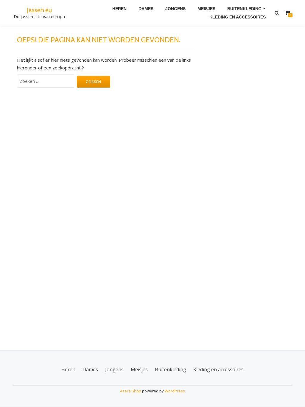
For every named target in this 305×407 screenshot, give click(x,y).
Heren (119, 8)
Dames (146, 8)
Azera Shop (130, 391)
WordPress (175, 391)
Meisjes (206, 8)
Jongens (175, 8)
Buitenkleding (244, 8)
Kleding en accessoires (237, 17)
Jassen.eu (39, 10)
